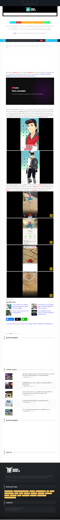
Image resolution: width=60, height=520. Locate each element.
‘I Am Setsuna (33, 495)
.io (47, 491)
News (18, 22)
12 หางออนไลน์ (48, 493)
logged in (11, 333)
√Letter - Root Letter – (42, 495)
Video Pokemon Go (38, 22)
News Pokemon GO (27, 22)
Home (15, 33)
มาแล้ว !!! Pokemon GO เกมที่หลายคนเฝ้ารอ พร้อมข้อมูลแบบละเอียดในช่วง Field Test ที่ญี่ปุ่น (20, 306)
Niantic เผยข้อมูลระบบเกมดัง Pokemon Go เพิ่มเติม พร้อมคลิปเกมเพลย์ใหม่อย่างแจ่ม (46, 312)
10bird (16, 493)
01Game (52, 491)
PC (32, 1)
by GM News (10, 45)
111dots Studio (13, 495)
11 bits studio (27, 493)
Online (28, 1)
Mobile (22, 1)
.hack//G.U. (32, 491)
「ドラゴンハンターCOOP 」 (10, 497)
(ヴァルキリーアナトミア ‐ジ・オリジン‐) (21, 491)
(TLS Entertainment (8, 491)
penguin (25, 377)
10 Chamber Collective (9, 493)
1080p (19, 495)
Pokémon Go (15, 323)
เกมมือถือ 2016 (40, 323)
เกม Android (21, 323)
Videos (47, 22)
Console (37, 1)
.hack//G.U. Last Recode (41, 491)
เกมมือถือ (35, 323)
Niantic (9, 323)
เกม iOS (26, 323)
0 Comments (42, 45)
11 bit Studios (34, 493)
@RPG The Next (26, 495)
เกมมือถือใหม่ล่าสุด (48, 323)
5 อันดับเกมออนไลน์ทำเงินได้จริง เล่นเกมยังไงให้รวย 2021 (36, 400)
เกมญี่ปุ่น (30, 323)
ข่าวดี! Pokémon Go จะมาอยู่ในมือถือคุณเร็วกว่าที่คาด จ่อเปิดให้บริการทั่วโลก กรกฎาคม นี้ (46, 306)
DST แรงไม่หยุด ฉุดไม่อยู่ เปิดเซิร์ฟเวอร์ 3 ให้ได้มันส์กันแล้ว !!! (36, 409)
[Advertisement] (30, 61)
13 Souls (6, 495)
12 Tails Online (41, 493)
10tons (21, 493)
